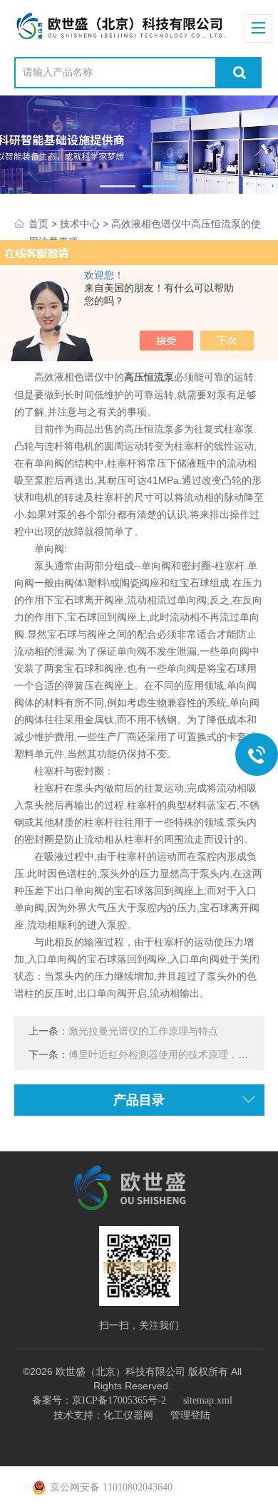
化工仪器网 (128, 1415)
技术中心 (80, 224)
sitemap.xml (207, 1400)
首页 (38, 224)
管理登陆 (190, 1415)
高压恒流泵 (149, 377)
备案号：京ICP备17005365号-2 (99, 1400)
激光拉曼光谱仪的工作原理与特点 (143, 1031)
